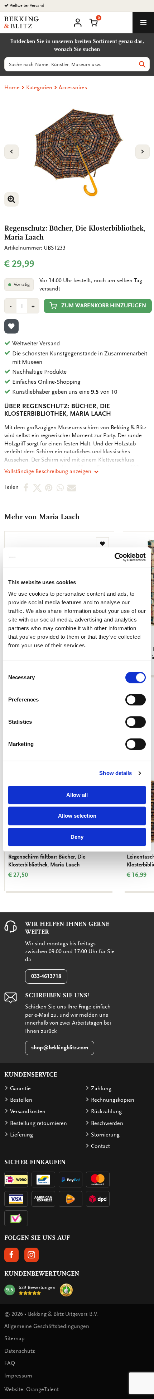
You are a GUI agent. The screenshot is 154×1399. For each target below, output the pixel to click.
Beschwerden (107, 1123)
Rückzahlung (106, 1111)
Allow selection (77, 816)
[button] (93, 22)
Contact (100, 1146)
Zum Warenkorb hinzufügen (103, 305)
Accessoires (73, 87)
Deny (77, 837)
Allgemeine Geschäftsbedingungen (46, 1326)
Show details (115, 773)
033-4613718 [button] (46, 976)
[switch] (135, 699)
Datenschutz (19, 1351)
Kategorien (39, 87)
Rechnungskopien (112, 1100)
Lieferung (21, 1134)
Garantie (20, 1088)
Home (12, 87)
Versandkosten (27, 1111)
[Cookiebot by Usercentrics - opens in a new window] (114, 557)
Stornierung (105, 1134)
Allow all (77, 795)
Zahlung (101, 1088)
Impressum (18, 1375)
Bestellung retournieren (38, 1123)
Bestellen (21, 1100)
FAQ (9, 1363)
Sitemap (14, 1338)
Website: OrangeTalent (31, 1389)
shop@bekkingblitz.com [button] (59, 1047)
